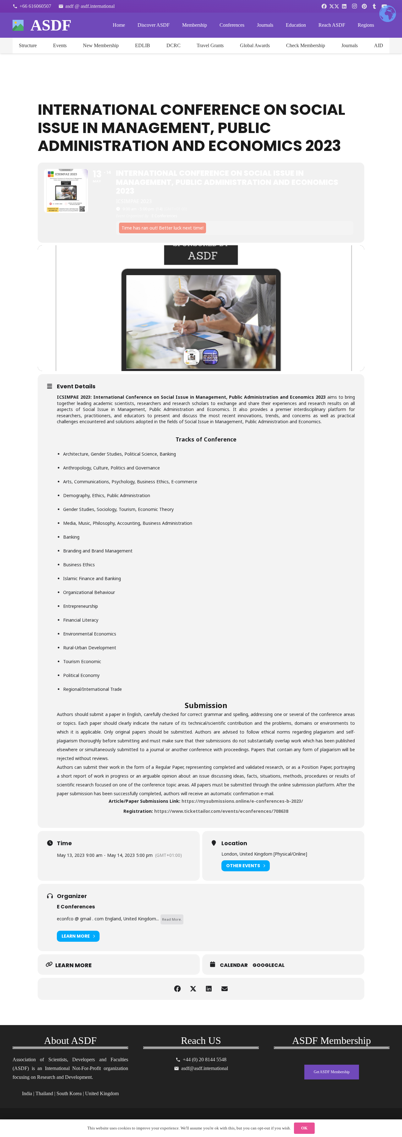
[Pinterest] (364, 6)
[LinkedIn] (344, 6)
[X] (334, 6)
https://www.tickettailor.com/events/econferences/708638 (221, 811)
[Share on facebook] (177, 989)
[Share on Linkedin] (209, 989)
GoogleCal (269, 965)
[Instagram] (354, 6)
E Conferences (76, 906)
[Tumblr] (374, 6)
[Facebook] (324, 6)
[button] (174, 25)
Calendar (234, 965)
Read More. (172, 919)
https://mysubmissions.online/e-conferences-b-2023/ (242, 801)
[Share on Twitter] (193, 989)
